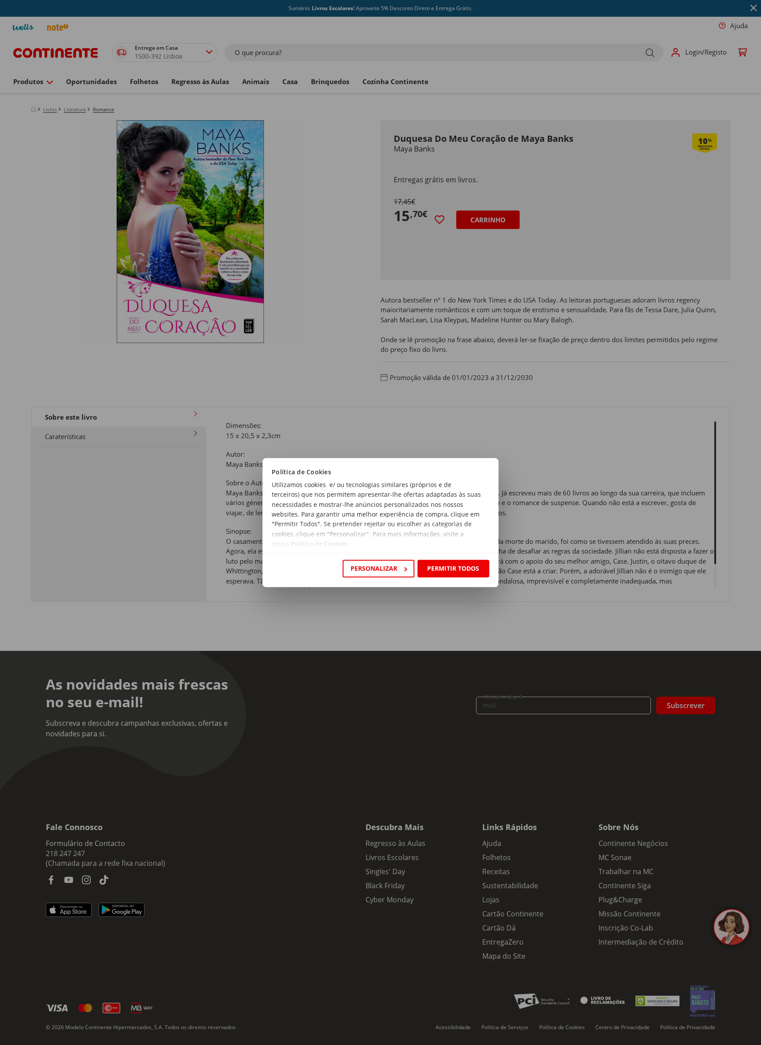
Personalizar (374, 568)
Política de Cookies (319, 544)
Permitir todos (453, 568)
